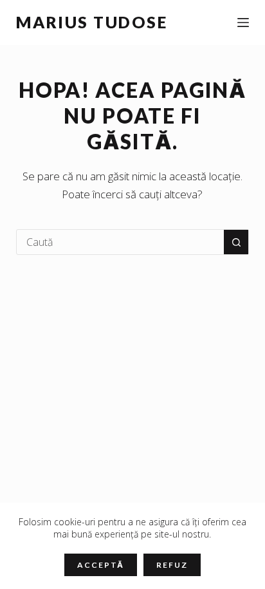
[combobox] (120, 242)
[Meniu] (243, 22)
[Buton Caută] (236, 242)
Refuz (172, 565)
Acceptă (100, 565)
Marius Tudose (92, 22)
